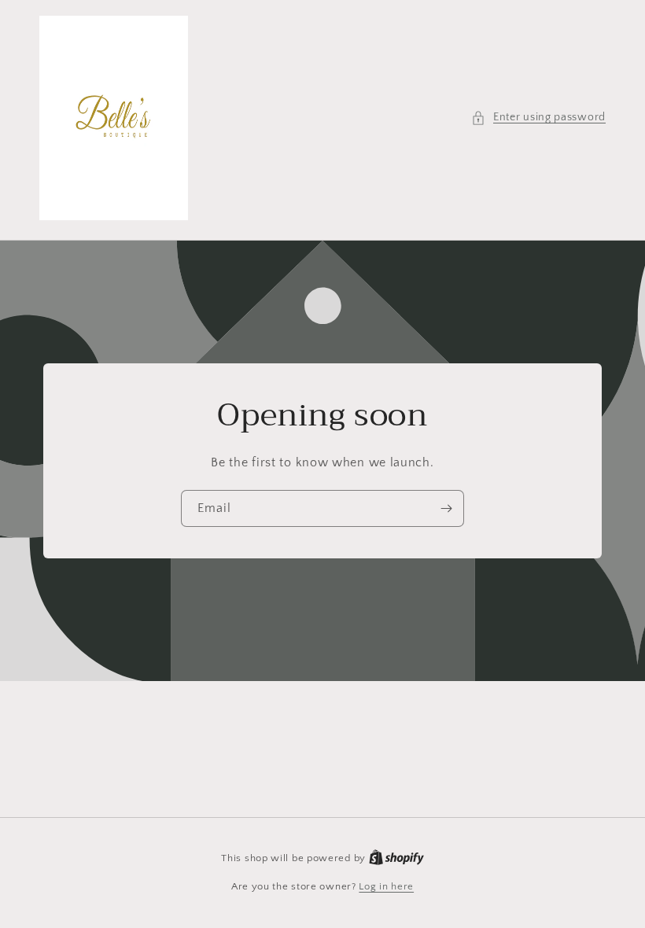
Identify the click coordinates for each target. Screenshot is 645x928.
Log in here (386, 886)
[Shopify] (396, 858)
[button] (538, 117)
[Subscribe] (446, 508)
